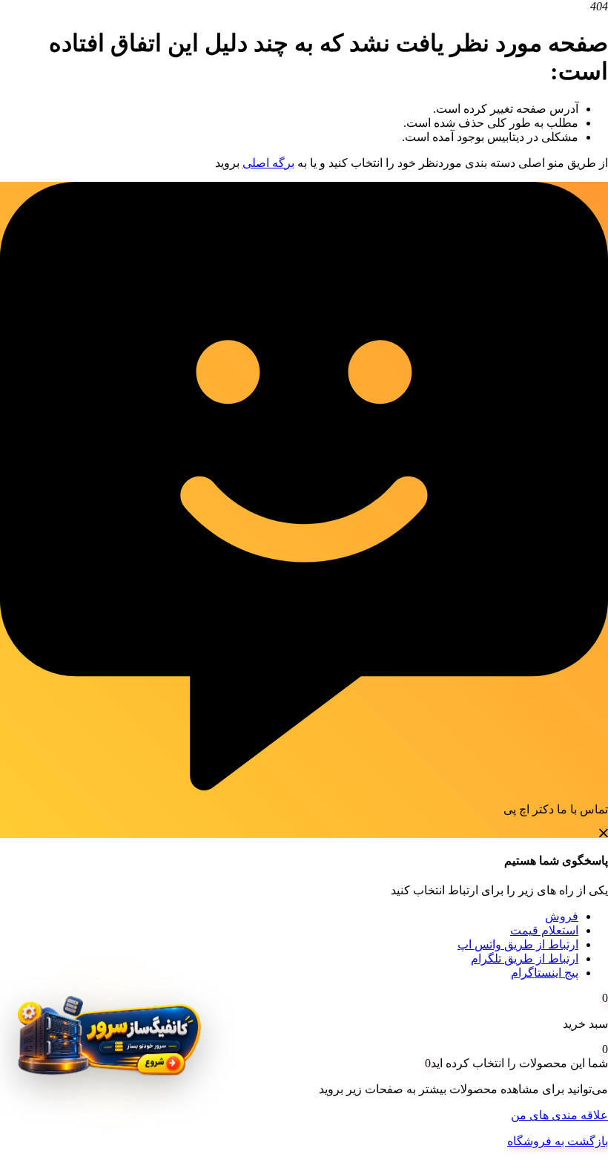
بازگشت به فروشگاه (557, 1141)
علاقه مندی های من (559, 1115)
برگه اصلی (268, 163)
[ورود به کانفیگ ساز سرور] (107, 1044)
